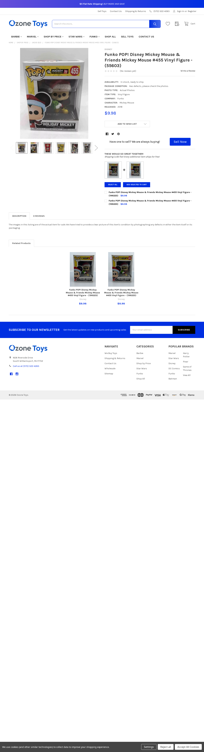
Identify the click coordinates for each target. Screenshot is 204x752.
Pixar (185, 361)
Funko (94, 36)
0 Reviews (39, 216)
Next (96, 148)
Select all (112, 185)
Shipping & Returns (135, 11)
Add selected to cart (137, 185)
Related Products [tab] (21, 243)
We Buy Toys (111, 353)
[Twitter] (112, 133)
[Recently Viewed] (177, 24)
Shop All (110, 36)
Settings (149, 747)
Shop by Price (52, 36)
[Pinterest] (118, 133)
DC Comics (174, 368)
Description (19, 216)
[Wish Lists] (168, 24)
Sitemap (109, 373)
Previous (12, 148)
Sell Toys (102, 11)
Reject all (165, 747)
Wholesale (110, 368)
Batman (172, 378)
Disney (171, 363)
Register (192, 11)
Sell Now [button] (180, 142)
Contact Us (116, 11)
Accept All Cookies (188, 747)
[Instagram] (17, 373)
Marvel (31, 36)
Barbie (15, 36)
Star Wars (75, 36)
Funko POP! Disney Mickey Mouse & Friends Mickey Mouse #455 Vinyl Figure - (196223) (83, 292)
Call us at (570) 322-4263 (26, 366)
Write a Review (188, 70)
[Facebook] (107, 133)
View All (186, 375)
